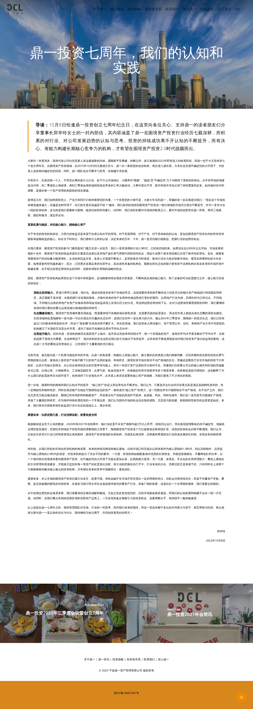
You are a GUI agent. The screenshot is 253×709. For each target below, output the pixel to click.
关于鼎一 (99, 9)
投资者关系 (153, 9)
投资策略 (134, 9)
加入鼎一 (189, 9)
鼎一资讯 (117, 9)
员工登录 (224, 9)
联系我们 (172, 9)
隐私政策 (207, 9)
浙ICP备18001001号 (126, 693)
